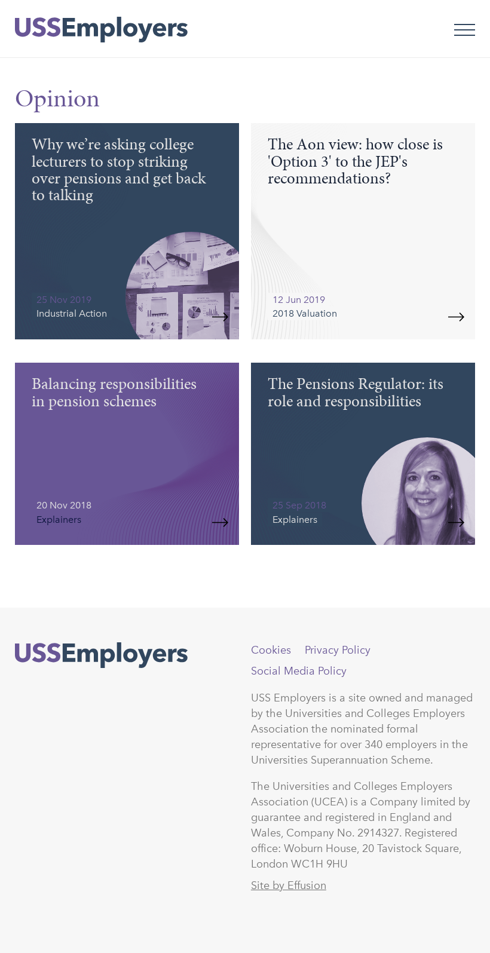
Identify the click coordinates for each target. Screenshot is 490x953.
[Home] (101, 30)
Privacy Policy (337, 650)
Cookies (271, 650)
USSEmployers (101, 655)
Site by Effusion (288, 885)
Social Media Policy (299, 671)
